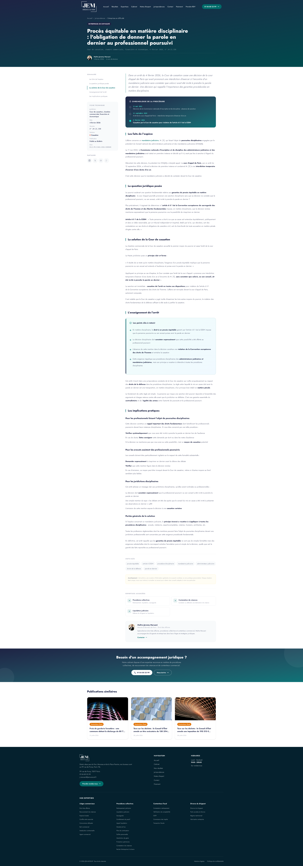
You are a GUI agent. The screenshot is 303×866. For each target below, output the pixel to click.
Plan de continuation (122, 831)
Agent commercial (85, 834)
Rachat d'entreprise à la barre (125, 849)
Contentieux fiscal (160, 803)
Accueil (106, 6)
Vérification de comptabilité (161, 812)
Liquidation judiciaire (122, 812)
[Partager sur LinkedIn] (89, 160)
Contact (170, 6)
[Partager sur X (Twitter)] (95, 160)
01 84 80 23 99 (210, 6)
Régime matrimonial (196, 816)
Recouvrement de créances (88, 812)
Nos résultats (158, 768)
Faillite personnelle (122, 834)
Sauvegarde (120, 816)
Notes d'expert (145, 6)
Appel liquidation (121, 823)
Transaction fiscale (158, 823)
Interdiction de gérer (122, 838)
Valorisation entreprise (197, 819)
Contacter (141, 637)
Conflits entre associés (86, 819)
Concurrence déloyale (86, 823)
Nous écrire (161, 672)
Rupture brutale (84, 816)
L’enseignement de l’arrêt (97, 92)
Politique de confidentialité (215, 861)
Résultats (115, 6)
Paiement (179, 6)
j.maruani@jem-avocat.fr (88, 777)
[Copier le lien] (106, 160)
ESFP (155, 816)
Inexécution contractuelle (87, 831)
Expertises (124, 6)
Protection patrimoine (122, 842)
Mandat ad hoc (121, 827)
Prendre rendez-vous (90, 784)
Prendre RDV (190, 6)
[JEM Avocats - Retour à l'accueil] (88, 6)
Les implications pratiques (98, 96)
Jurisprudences (159, 6)
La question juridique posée (99, 83)
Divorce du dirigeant (198, 803)
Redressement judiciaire (123, 808)
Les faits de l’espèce (96, 79)
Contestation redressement (161, 808)
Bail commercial (84, 827)
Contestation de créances (124, 846)
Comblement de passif (123, 819)
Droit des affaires (85, 808)
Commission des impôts (160, 819)
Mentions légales (199, 861)
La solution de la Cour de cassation (102, 88)
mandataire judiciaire (150, 140)
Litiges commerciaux (87, 803)
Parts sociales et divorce (197, 812)
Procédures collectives (124, 803)
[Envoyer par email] (100, 160)
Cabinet (134, 6)
